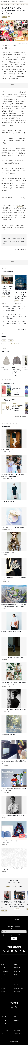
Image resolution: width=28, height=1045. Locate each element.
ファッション (13, 4)
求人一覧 (12, 383)
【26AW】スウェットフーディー (6, 370)
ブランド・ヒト (22, 1)
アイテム (3, 1020)
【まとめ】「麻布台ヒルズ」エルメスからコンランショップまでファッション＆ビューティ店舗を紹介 (14, 316)
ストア (17, 1)
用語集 (15, 974)
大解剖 (18, 4)
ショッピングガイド (5, 1030)
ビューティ (12, 1)
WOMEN (14, 935)
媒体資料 (3, 991)
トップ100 (3, 974)
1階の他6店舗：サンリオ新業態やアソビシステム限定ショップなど (13, 241)
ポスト (15, 964)
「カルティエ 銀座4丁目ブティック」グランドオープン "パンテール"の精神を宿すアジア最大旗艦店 (7, 290)
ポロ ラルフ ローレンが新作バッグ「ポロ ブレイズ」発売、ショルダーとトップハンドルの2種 (7, 904)
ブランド (3, 1016)
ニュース (5, 1)
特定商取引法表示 (18, 1033)
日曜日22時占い (5, 971)
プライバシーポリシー (19, 988)
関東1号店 (20, 205)
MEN (6, 935)
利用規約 (16, 985)
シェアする (13, 48)
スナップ (3, 978)
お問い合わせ (17, 991)
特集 (9, 1)
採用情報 (3, 988)
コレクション (17, 960)
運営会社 (3, 995)
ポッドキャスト (17, 971)
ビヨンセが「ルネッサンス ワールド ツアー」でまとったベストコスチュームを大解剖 (14, 323)
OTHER (22, 935)
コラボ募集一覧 (6, 400)
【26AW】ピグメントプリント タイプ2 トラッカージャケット (16, 371)
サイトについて (4, 985)
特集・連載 (7, 4)
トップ (2, 4)
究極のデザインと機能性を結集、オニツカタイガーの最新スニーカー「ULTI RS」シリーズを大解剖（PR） (14, 308)
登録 (14, 938)
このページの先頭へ (15, 919)
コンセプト (16, 1020)
